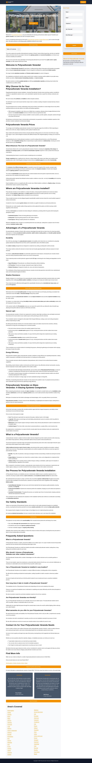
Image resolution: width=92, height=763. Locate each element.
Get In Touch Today (33, 44)
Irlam (8, 744)
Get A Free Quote (33, 701)
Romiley (36, 750)
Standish (19, 663)
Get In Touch (74, 53)
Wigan (26, 663)
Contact (83, 2)
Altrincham (36, 718)
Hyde (35, 746)
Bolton (22, 663)
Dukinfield (36, 742)
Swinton (9, 740)
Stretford (9, 754)
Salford (9, 750)
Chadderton (36, 722)
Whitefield (9, 742)
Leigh (8, 726)
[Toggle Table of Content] (18, 49)
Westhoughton (9, 663)
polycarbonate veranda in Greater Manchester (38, 39)
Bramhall (36, 748)
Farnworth (9, 724)
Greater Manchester (38, 712)
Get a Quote (32, 23)
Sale (35, 714)
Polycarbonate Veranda (16, 34)
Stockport (36, 740)
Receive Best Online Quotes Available (33, 288)
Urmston (9, 748)
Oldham (35, 728)
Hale (35, 724)
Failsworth (36, 720)
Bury (8, 738)
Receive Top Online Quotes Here (33, 405)
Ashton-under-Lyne (38, 736)
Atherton (9, 720)
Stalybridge (36, 744)
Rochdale (36, 716)
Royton (35, 726)
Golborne (9, 732)
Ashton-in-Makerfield (12, 730)
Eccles (8, 746)
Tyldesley (9, 722)
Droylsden (36, 730)
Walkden (9, 728)
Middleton (36, 710)
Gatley (35, 734)
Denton (35, 738)
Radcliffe (9, 734)
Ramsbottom (10, 736)
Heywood (9, 752)
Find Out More (33, 516)
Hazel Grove (37, 752)
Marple (35, 754)
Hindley (14, 663)
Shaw (35, 732)
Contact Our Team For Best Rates (33, 163)
